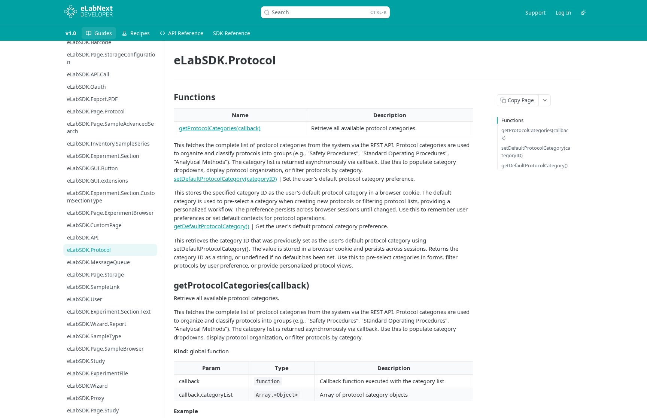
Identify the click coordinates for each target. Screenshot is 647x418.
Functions (512, 120)
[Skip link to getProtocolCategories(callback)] (168, 285)
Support (535, 12)
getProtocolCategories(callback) (220, 128)
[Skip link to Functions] (168, 97)
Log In (563, 12)
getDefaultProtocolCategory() (211, 226)
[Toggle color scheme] (583, 12)
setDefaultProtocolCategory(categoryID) (225, 178)
